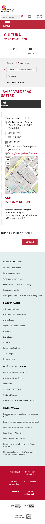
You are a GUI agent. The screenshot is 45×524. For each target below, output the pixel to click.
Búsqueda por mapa (11, 273)
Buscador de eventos (12, 268)
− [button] (8, 163)
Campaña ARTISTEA (12, 389)
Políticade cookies (14, 483)
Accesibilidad (30, 482)
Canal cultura (9, 359)
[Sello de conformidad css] (15, 507)
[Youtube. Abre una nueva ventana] (31, 49)
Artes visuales (9, 320)
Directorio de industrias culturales (21, 69)
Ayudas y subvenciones (13, 378)
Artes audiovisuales (11, 309)
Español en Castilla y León (14, 326)
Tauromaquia (8, 353)
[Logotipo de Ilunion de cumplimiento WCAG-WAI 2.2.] (22, 518)
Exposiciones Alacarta (12, 433)
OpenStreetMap (25, 193)
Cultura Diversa (10, 395)
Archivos (7, 331)
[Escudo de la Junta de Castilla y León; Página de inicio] (7, 12)
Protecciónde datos (30, 473)
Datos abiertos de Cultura (14, 438)
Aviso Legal (15, 472)
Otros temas (39, 16)
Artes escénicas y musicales (14, 314)
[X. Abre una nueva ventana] (14, 49)
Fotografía (12, 76)
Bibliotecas (8, 337)
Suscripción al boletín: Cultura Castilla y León (22, 295)
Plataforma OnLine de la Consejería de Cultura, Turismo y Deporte (19, 453)
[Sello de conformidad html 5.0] (29, 507)
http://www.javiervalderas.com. (24, 153)
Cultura (10, 63)
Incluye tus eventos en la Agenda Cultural (21, 422)
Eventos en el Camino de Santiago (17, 284)
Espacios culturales (11, 290)
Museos (6, 342)
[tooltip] (29, 16)
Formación (7, 384)
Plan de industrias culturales (15, 372)
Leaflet (15, 193)
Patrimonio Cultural (11, 348)
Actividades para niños (13, 279)
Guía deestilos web (29, 492)
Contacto (15, 491)
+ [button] (8, 159)
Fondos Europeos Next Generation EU (19, 400)
